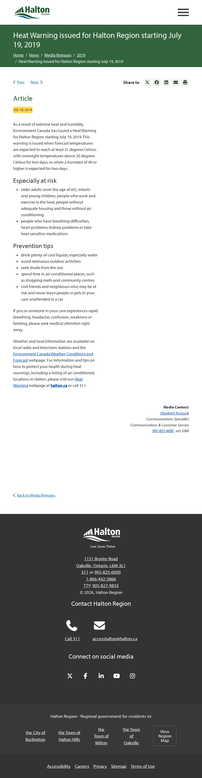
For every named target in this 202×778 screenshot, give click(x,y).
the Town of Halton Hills (69, 736)
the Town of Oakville (131, 735)
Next (34, 81)
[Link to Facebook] (156, 82)
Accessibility (58, 766)
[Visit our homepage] (31, 12)
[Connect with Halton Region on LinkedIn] (101, 676)
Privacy (100, 766)
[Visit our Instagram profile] (132, 676)
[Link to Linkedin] (166, 82)
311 (84, 572)
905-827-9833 (105, 585)
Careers (82, 766)
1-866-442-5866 (101, 579)
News (34, 55)
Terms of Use (143, 766)
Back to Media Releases (36, 495)
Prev (20, 81)
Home (18, 55)
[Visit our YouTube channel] (116, 676)
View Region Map (164, 736)
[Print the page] (185, 82)
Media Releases (57, 55)
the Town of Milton (101, 735)
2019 (81, 55)
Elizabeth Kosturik (174, 413)
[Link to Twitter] (147, 82)
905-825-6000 (162, 430)
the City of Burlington (35, 736)
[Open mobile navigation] (183, 12)
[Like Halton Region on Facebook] (85, 676)
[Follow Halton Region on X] (69, 676)
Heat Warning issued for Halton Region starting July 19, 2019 (71, 61)
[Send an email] (175, 82)
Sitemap (119, 766)
